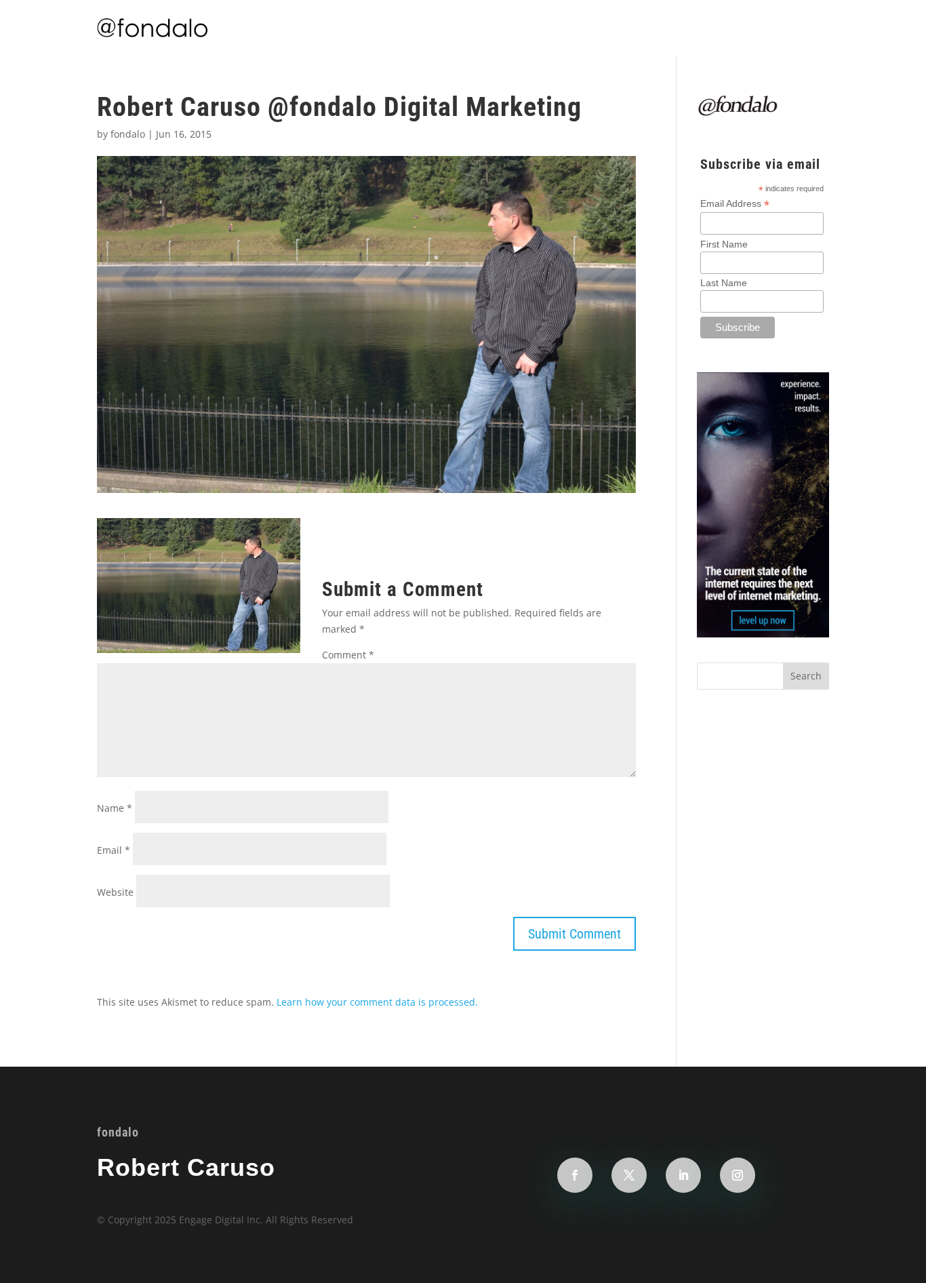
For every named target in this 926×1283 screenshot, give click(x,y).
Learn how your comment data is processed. (377, 1001)
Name (114, 808)
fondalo (127, 133)
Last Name (723, 282)
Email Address (734, 203)
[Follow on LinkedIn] (683, 1175)
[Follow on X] (629, 1175)
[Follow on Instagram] (737, 1175)
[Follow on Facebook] (574, 1175)
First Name (724, 244)
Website (115, 892)
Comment (348, 654)
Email (113, 850)
